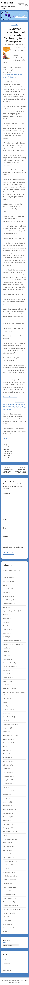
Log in (4, 959)
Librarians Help (7, 776)
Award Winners (7, 603)
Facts (4, 706)
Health (5, 746)
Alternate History (8, 577)
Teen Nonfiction (7, 902)
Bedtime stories (7, 607)
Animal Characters (8, 581)
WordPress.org (7, 970)
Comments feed (7, 967)
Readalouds (6, 843)
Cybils (4, 685)
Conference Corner (8, 663)
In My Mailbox (7, 761)
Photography (7, 828)
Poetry (5, 835)
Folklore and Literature (10, 724)
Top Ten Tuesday (8, 913)
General (5, 732)
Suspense (5, 891)
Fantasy (5, 713)
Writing (5, 931)
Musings (5, 795)
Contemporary (7, 453)
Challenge (6, 633)
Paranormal (6, 817)
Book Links (6, 622)
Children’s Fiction (8, 77)
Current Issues (7, 681)
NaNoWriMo (6, 802)
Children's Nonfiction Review (11, 644)
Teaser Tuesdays (8, 894)
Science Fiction (7, 857)
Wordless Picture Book (9, 928)
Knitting (5, 769)
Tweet (5, 438)
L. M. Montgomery (8, 772)
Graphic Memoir (7, 739)
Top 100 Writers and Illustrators (12, 909)
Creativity (5, 674)
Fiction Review (7, 717)
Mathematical (7, 791)
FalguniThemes (15, 982)
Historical (5, 750)
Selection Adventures (9, 861)
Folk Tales (6, 720)
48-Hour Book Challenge (10, 570)
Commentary (6, 659)
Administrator (10, 44)
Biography (6, 615)
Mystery (5, 798)
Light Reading (7, 783)
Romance (5, 850)
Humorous (6, 757)
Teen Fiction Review (9, 898)
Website (5, 536)
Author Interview (8, 596)
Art (4, 585)
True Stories (6, 920)
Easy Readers (7, 698)
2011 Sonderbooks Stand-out (12, 75)
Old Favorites (7, 813)
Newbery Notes (7, 806)
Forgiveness (6, 728)
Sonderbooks (8, 2)
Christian (5, 648)
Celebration (6, 629)
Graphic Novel (7, 743)
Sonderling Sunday (8, 876)
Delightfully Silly (8, 689)
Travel (4, 917)
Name (5, 520)
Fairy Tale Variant (8, 709)
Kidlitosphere (7, 765)
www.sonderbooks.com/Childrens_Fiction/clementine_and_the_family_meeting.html (14, 406)
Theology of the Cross (9, 905)
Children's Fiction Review (10, 640)
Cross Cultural (7, 677)
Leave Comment (19, 44)
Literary (5, 787)
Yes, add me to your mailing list (13, 547)
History (5, 754)
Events (5, 702)
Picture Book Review (9, 831)
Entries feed (6, 963)
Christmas (6, 652)
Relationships (7, 846)
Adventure (6, 574)
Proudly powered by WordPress (10, 980)
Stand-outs (6, 455)
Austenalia (6, 592)
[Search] (27, 5)
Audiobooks (6, 589)
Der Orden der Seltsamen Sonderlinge (14, 692)
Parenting (6, 820)
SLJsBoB (5, 869)
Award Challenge (8, 600)
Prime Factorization (8, 839)
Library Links (6, 780)
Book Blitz (6, 618)
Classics (5, 655)
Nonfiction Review (8, 809)
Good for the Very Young (10, 735)
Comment (6, 494)
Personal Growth (8, 824)
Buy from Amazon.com (10, 397)
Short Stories (6, 865)
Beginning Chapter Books (10, 611)
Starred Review (7, 458)
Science (5, 854)
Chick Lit (5, 637)
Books (4, 626)
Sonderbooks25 (7, 872)
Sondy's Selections (8, 880)
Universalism (6, 924)
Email (5, 528)
